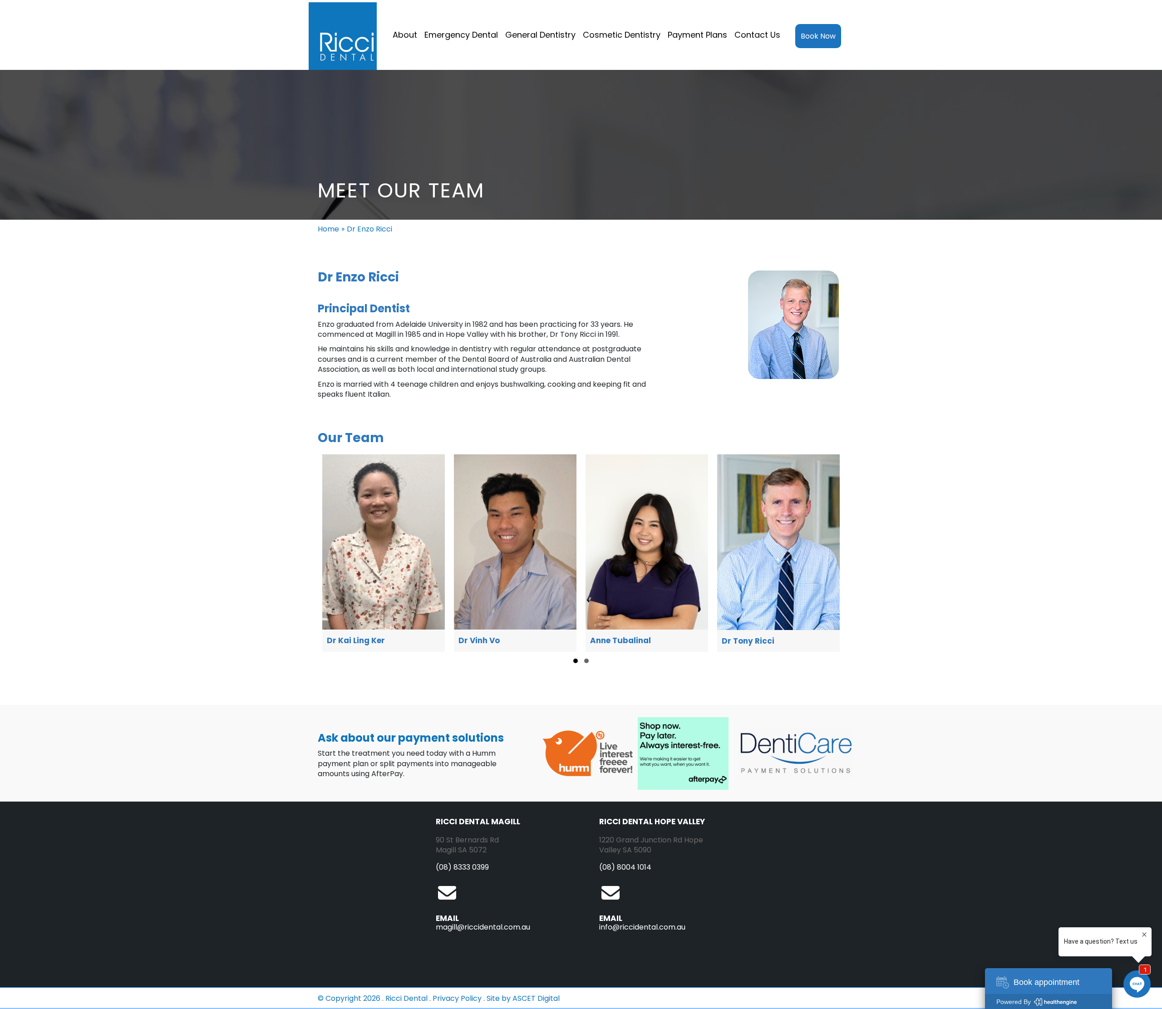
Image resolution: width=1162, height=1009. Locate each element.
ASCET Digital (536, 998)
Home (328, 229)
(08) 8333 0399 (462, 867)
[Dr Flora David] (778, 553)
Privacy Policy (457, 998)
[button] (575, 660)
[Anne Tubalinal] (515, 553)
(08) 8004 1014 (625, 867)
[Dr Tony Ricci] (647, 553)
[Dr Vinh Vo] (383, 553)
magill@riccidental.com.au (483, 927)
